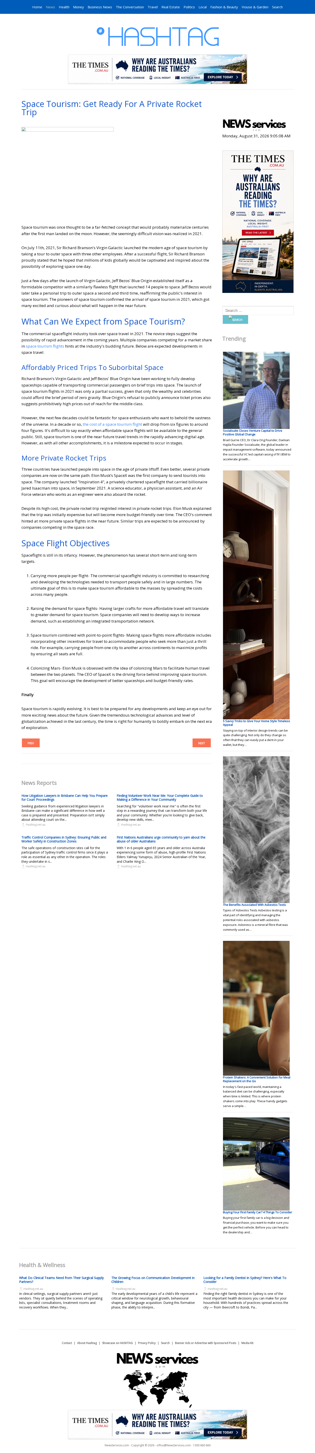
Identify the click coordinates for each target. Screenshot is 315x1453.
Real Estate (170, 7)
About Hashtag (87, 1343)
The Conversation (130, 7)
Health (64, 7)
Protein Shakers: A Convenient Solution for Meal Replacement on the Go (256, 1079)
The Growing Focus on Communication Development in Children (153, 1280)
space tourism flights (45, 346)
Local (203, 7)
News (50, 7)
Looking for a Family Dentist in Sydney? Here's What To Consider (244, 1280)
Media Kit (247, 1343)
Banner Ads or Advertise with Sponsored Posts (205, 1343)
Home (37, 7)
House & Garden (255, 7)
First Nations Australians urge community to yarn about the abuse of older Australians (161, 839)
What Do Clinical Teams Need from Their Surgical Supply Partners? (61, 1280)
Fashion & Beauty (224, 7)
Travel (153, 7)
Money (78, 7)
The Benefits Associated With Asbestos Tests (254, 905)
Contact (67, 1343)
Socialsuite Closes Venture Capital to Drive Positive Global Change (252, 432)
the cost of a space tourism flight (112, 424)
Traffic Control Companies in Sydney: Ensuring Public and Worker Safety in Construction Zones (63, 839)
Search (277, 7)
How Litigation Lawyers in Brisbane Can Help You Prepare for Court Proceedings (64, 797)
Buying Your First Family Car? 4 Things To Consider (257, 1212)
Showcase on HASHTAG (117, 1343)
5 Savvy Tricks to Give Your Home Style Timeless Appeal (256, 723)
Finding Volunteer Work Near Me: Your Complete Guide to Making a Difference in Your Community (160, 797)
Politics (189, 7)
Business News (100, 7)
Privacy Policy (147, 1343)
